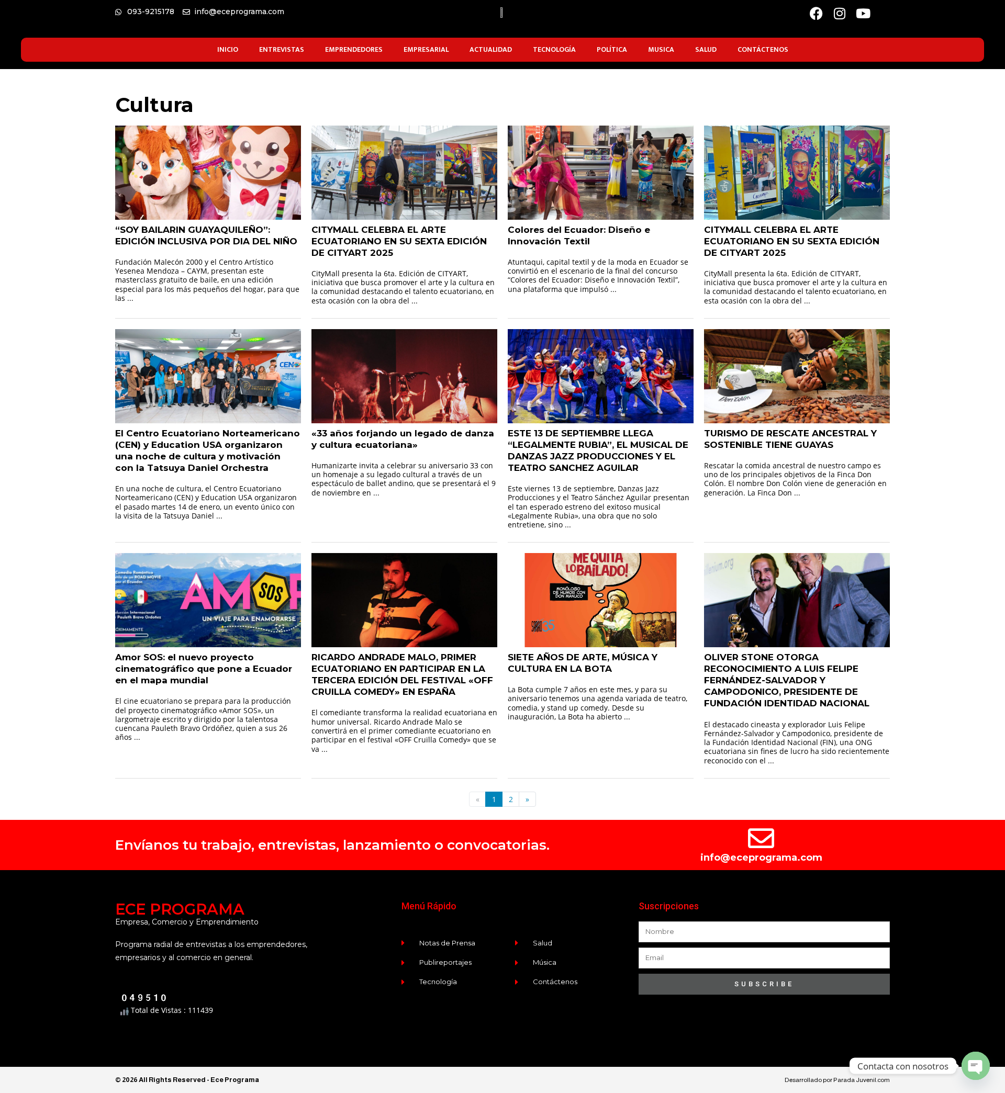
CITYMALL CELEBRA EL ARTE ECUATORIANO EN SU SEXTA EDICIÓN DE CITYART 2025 (399, 241)
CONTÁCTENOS (763, 49)
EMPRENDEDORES (354, 49)
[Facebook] (816, 13)
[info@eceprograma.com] (761, 838)
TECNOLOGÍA (554, 49)
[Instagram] (840, 13)
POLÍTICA (612, 49)
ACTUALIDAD (491, 49)
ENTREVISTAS (281, 49)
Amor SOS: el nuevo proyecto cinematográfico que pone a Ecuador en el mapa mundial (203, 668)
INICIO (227, 49)
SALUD (706, 49)
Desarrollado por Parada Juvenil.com (837, 1080)
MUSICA (661, 49)
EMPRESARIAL (426, 49)
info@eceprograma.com (761, 857)
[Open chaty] (976, 1066)
